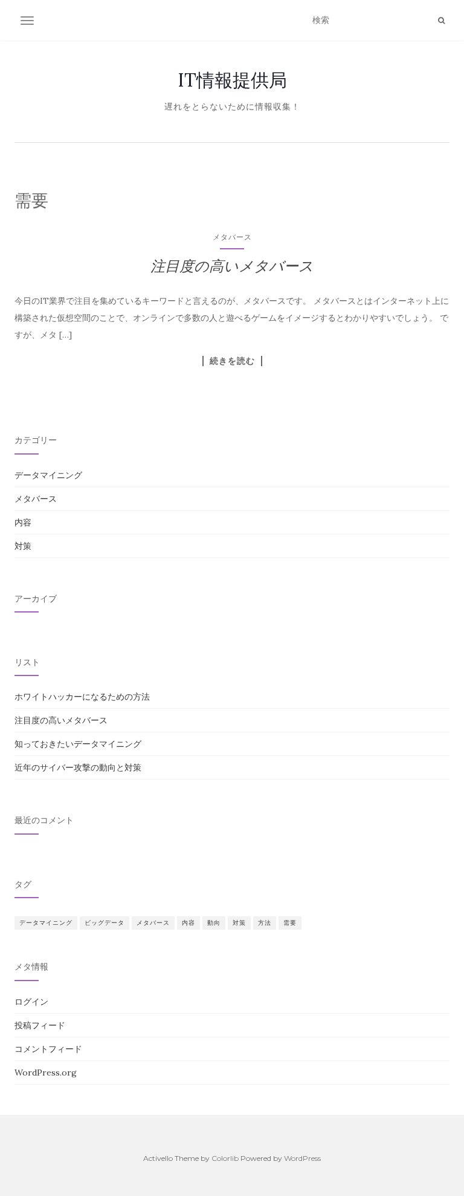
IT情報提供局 (232, 80)
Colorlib (225, 1158)
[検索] (441, 21)
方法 (264, 923)
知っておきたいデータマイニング (77, 743)
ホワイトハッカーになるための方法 (82, 696)
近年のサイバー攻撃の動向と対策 (77, 767)
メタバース (232, 237)
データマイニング (48, 475)
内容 (22, 522)
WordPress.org (45, 1072)
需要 (290, 923)
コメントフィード (48, 1048)
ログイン (31, 1001)
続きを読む (232, 361)
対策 (22, 545)
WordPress (302, 1158)
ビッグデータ (104, 923)
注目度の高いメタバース (232, 266)
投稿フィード (39, 1025)
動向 (214, 923)
